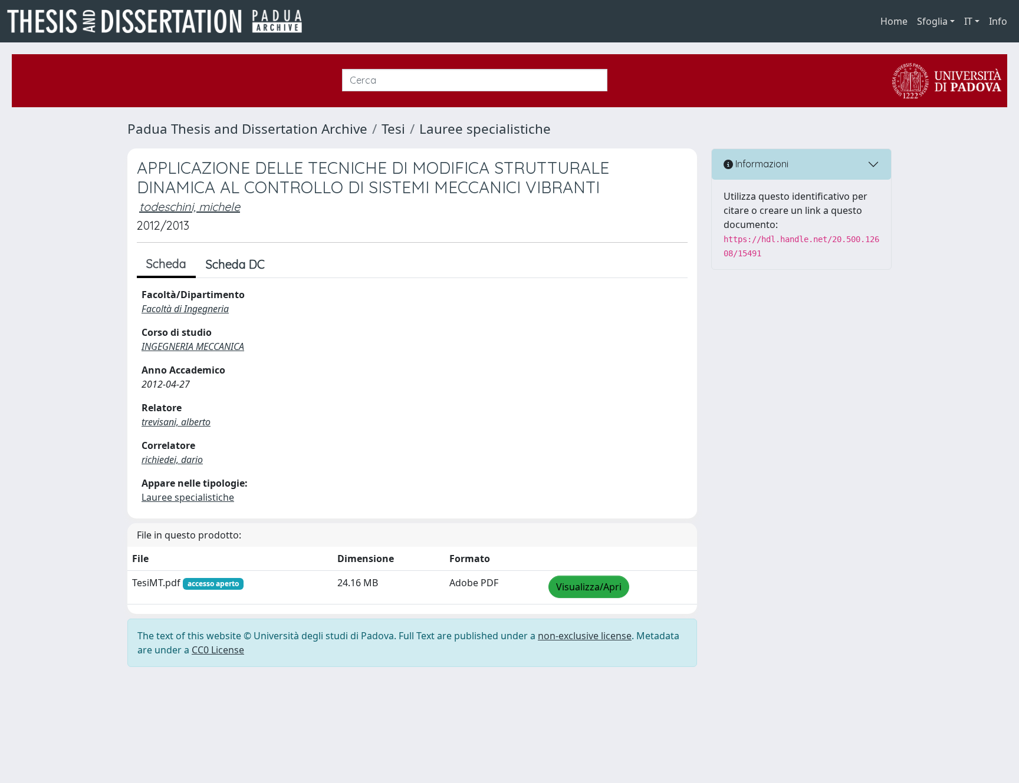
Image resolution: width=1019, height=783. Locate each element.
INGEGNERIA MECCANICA (193, 346)
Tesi (393, 129)
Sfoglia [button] (932, 21)
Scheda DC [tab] (235, 264)
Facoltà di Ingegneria (185, 308)
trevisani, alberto (176, 421)
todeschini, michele (189, 206)
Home (894, 21)
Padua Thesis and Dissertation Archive (247, 129)
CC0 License (218, 649)
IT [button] (968, 21)
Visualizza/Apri (589, 586)
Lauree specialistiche (485, 129)
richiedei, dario (172, 459)
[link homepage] (159, 21)
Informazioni (760, 164)
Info (998, 21)
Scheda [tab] (166, 263)
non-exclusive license (585, 635)
